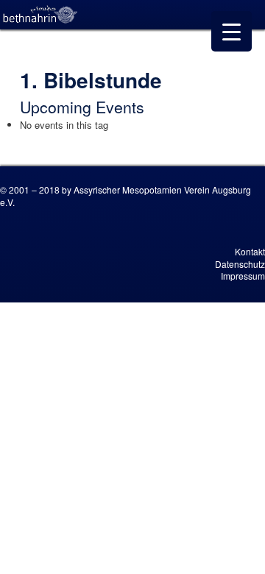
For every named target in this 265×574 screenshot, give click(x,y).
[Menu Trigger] (231, 31)
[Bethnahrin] (40, 14)
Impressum (243, 275)
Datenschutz (240, 264)
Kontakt (250, 251)
